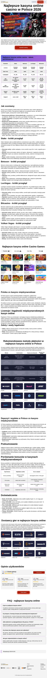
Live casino (16, 251)
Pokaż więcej (23, 592)
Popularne (5, 251)
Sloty (40, 251)
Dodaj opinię (39, 572)
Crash (28, 251)
